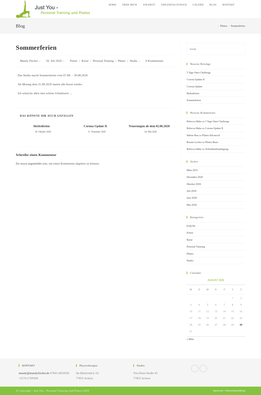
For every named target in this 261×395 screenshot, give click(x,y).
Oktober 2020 (194, 184)
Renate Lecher (194, 142)
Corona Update (194, 86)
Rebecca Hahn (194, 121)
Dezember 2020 (195, 177)
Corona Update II (95, 126)
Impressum (218, 390)
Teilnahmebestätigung (216, 149)
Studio (133, 60)
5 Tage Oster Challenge (199, 72)
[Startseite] (216, 25)
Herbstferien (41, 126)
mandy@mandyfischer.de (34, 373)
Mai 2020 (192, 204)
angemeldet (35, 163)
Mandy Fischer (29, 60)
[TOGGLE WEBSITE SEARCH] (241, 5)
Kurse (85, 60)
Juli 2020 (191, 190)
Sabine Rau (193, 135)
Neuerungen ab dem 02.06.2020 (149, 126)
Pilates (122, 60)
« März (190, 339)
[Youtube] (203, 368)
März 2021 (192, 170)
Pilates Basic (211, 142)
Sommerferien (194, 100)
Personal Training (103, 60)
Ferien (73, 60)
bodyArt (191, 225)
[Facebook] (195, 368)
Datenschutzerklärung (235, 390)
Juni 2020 (192, 197)
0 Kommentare (154, 60)
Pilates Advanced (211, 135)
